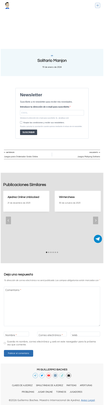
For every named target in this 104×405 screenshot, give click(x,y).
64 (52, 55)
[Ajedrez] (7, 5)
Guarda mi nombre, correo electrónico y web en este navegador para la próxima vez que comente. (51, 343)
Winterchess (67, 197)
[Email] (68, 375)
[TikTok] (62, 375)
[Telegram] (35, 375)
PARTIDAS (71, 385)
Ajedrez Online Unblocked (23, 197)
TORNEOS (61, 391)
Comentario (13, 289)
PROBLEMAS (28, 391)
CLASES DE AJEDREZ (22, 385)
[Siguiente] (95, 220)
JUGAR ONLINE (45, 391)
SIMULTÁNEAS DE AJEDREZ (49, 385)
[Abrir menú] (97, 5)
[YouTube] (48, 375)
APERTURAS (86, 385)
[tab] (46, 252)
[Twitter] (42, 375)
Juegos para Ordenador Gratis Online (21, 154)
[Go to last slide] (8, 220)
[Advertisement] (52, 30)
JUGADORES (76, 391)
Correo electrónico (51, 335)
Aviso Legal (88, 400)
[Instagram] (55, 375)
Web (74, 335)
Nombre (11, 335)
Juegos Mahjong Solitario (88, 154)
